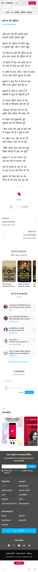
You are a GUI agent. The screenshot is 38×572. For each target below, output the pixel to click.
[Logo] (9, 3)
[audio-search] (34, 8)
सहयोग (4, 486)
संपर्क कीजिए (23, 495)
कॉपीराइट (29, 553)
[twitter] (14, 545)
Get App (32, 3)
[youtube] (19, 545)
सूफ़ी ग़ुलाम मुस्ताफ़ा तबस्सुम (9, 24)
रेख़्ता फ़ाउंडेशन (23, 486)
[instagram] (24, 545)
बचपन (11, 207)
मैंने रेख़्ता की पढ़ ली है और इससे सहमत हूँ (18, 472)
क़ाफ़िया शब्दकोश (7, 490)
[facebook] (9, 545)
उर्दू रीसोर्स (5, 499)
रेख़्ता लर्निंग (22, 520)
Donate (24, 3)
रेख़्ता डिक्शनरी (6, 520)
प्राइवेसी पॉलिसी (10, 553)
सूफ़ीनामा (22, 516)
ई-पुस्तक (29, 12)
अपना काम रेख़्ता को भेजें (9, 503)
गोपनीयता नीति (16, 471)
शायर (7, 12)
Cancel (21, 392)
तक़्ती (3, 495)
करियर (21, 499)
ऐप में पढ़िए (19, 563)
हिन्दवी (4, 516)
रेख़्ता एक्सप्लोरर (24, 503)
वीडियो (23, 12)
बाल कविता (24, 207)
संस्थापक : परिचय (24, 490)
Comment (29, 392)
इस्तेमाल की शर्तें (20, 553)
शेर (12, 12)
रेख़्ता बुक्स (5, 525)
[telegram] (29, 545)
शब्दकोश (17, 12)
